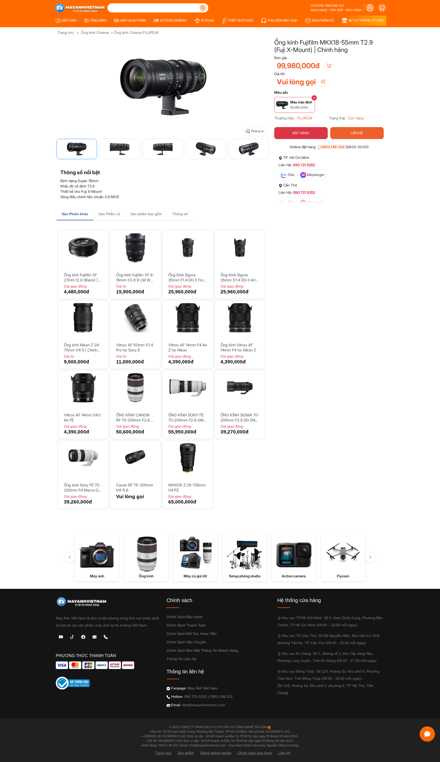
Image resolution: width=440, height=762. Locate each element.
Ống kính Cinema (95, 32)
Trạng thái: (337, 118)
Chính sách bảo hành (184, 617)
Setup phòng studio (215, 753)
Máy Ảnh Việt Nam (203, 688)
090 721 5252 (304, 165)
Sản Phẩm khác (75, 214)
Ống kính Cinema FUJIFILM (136, 32)
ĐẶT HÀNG (301, 133)
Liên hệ (284, 753)
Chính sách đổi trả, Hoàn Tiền (192, 634)
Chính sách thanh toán (186, 625)
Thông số (180, 214)
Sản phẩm (185, 753)
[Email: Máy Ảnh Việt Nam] (94, 636)
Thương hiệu (284, 118)
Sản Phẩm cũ (109, 214)
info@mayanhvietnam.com (203, 705)
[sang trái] (70, 557)
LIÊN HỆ (357, 133)
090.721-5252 (195, 697)
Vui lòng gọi (296, 81)
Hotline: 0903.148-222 (327, 5)
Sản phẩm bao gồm (146, 214)
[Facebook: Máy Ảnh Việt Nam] (83, 636)
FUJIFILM (304, 118)
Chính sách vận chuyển (186, 642)
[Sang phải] (370, 557)
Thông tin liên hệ (181, 659)
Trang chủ (66, 32)
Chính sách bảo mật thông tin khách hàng (202, 650)
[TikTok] (72, 636)
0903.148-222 (333, 147)
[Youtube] (61, 636)
